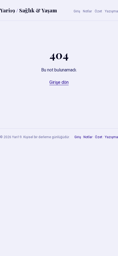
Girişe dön (59, 82)
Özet (98, 11)
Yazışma (111, 11)
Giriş (77, 11)
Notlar (87, 11)
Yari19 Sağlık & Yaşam (28, 10)
